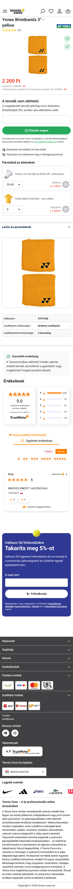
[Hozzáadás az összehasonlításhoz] (67, 46)
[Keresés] (42, 11)
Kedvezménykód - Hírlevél (27, 606)
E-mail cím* (12, 575)
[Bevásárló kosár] (68, 11)
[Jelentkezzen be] (59, 11)
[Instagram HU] (14, 733)
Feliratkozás (39, 593)
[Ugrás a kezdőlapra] (17, 11)
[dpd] (8, 706)
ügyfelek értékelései (19, 407)
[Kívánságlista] (51, 11)
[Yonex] (64, 26)
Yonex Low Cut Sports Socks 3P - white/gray (39, 174)
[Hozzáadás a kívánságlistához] (67, 38)
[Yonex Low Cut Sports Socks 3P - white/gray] (9, 173)
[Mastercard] (34, 685)
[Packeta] (21, 706)
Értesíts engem (38, 130)
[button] (10, 435)
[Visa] (21, 685)
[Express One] (34, 706)
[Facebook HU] (5, 733)
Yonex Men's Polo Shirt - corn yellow (34, 198)
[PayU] (8, 685)
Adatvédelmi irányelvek (56, 606)
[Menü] (5, 11)
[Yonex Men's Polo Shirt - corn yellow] (9, 198)
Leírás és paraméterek (16, 227)
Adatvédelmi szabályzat (45, 142)
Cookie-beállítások (5, 717)
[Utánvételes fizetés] (47, 685)
